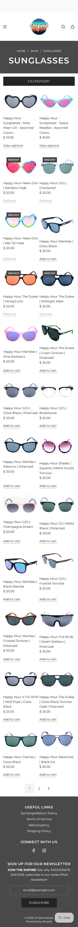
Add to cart (48, 259)
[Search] (63, 26)
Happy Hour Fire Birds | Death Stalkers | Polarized (56, 642)
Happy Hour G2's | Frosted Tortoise (53, 581)
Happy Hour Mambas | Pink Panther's (20, 354)
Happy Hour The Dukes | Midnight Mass (56, 299)
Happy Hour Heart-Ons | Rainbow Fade (20, 185)
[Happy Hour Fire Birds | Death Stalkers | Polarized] (57, 619)
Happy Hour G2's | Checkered (53, 185)
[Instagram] (44, 850)
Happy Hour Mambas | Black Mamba (20, 584)
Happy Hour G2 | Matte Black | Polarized (56, 525)
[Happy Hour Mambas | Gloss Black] (57, 222)
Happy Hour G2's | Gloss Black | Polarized (20, 410)
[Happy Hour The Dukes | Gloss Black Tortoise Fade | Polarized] (57, 680)
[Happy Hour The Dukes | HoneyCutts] (21, 279)
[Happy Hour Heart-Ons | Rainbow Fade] (21, 166)
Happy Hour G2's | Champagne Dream (18, 524)
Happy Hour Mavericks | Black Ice (56, 759)
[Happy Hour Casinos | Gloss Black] (21, 740)
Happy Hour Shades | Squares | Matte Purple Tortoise (56, 468)
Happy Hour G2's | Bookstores (53, 410)
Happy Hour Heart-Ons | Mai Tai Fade (20, 240)
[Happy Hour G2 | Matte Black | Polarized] (57, 506)
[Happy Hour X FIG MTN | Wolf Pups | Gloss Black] (21, 680)
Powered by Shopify (39, 921)
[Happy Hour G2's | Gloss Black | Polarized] (21, 391)
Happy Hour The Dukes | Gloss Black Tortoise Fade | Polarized (56, 702)
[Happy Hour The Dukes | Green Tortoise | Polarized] (57, 333)
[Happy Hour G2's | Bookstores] (57, 391)
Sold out (9, 201)
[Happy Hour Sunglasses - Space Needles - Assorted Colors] (57, 101)
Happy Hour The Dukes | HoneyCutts (20, 299)
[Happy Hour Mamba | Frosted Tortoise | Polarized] (21, 619)
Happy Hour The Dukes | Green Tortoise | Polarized (56, 353)
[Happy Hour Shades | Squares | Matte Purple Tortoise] (57, 446)
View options (13, 145)
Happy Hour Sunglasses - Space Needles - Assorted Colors (53, 125)
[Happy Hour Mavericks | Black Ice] (57, 740)
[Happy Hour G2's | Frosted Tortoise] (57, 561)
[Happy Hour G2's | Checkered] (57, 166)
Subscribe (39, 903)
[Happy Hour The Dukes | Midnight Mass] (57, 279)
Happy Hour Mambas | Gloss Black (56, 243)
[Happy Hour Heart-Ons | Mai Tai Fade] (21, 221)
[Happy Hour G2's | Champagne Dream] (21, 505)
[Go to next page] (48, 788)
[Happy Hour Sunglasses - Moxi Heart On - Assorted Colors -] (21, 101)
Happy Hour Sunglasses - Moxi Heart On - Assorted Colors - (18, 125)
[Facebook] (34, 850)
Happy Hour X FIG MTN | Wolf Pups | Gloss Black (20, 702)
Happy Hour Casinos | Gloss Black (19, 759)
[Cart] (72, 26)
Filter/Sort (39, 81)
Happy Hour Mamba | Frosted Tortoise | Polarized (19, 641)
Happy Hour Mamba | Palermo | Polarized (19, 464)
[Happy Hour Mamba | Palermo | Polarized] (21, 445)
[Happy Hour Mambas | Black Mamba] (21, 563)
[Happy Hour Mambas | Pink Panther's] (21, 334)
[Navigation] (5, 26)
